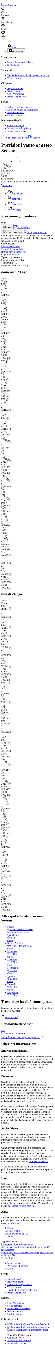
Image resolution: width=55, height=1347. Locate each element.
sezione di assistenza (38, 1161)
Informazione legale (16, 131)
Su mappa (7, 185)
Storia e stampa (14, 91)
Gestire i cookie (14, 115)
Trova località (11, 1017)
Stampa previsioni (14, 232)
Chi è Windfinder (15, 94)
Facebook (36, 137)
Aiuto (13, 47)
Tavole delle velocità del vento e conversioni (28, 75)
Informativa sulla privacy (19, 128)
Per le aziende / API (16, 96)
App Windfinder (15, 88)
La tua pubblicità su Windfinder (22, 109)
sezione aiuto (14, 1223)
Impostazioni (18, 52)
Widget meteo (14, 78)
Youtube (44, 1329)
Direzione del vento (10, 246)
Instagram (44, 1327)
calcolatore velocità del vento (22, 1206)
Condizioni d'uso (15, 125)
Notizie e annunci (15, 112)
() (12, 249)
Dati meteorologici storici (19, 107)
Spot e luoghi (13, 65)
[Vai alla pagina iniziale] (1, 2)
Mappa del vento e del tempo (21, 62)
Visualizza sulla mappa (17, 137)
